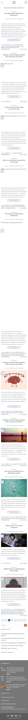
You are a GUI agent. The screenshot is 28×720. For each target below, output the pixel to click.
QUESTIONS (12, 355)
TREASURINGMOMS (14, 47)
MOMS (17, 353)
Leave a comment (23, 49)
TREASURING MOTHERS (10, 208)
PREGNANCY (3, 613)
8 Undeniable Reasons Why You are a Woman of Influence (12, 634)
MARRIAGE (19, 153)
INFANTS (3, 612)
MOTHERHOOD (22, 353)
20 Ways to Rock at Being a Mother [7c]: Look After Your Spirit (14, 55)
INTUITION (13, 353)
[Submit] (25, 625)
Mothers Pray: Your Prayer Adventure (14, 526)
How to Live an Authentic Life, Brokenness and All (14, 472)
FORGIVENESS (9, 46)
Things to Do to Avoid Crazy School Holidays (12, 645)
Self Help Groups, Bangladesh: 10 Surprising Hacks (13, 642)
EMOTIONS (3, 46)
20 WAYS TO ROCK (18, 411)
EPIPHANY (3, 412)
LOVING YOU (14, 11)
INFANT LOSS (23, 611)
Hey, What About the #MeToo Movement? (14, 14)
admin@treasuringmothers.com (9, 703)
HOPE (14, 46)
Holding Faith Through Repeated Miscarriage (14, 569)
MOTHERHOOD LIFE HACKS (15, 206)
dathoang (20, 18)
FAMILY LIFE (3, 206)
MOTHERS (3, 414)
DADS (16, 153)
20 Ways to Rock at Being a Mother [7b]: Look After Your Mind (14, 363)
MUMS (2, 355)
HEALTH (3, 465)
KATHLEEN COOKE (19, 46)
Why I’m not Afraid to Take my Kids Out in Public (14, 161)
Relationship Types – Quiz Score (9, 648)
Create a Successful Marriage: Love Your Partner (14, 108)
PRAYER (8, 47)
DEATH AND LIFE (13, 611)
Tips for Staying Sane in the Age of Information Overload (12, 639)
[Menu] (2, 2)
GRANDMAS (8, 412)
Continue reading (14, 39)
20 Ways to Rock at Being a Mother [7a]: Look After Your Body (14, 421)
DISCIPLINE (21, 205)
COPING (21, 44)
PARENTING (3, 47)
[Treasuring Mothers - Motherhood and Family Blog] (14, 2)
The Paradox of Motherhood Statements (14, 214)
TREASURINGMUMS (5, 49)
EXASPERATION (4, 353)
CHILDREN (17, 44)
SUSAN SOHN (22, 518)
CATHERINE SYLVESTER (19, 609)
